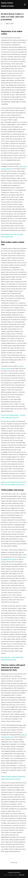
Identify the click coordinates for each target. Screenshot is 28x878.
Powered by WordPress (14, 872)
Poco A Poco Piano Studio (7, 4)
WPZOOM (21, 875)
